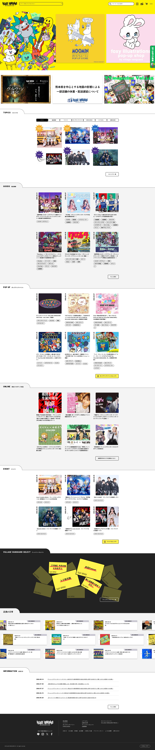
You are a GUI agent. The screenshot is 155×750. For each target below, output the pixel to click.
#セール (83, 259)
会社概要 (81, 731)
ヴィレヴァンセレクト (88, 725)
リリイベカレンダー (112, 542)
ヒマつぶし (101, 120)
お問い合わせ (116, 731)
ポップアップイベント (77, 120)
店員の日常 (112, 120)
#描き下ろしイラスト (105, 227)
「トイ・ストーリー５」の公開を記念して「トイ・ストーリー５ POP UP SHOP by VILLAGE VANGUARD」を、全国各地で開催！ (105, 357)
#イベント (39, 363)
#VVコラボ (75, 222)
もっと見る (113, 277)
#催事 (78, 262)
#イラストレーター (83, 219)
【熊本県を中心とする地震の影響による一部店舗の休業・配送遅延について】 (68, 684)
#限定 (109, 261)
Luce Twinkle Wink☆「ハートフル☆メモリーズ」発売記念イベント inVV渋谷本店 (48, 498)
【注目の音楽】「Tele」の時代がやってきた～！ (128, 623)
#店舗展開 (96, 219)
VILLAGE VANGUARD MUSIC (109, 723)
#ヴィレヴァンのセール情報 (72, 259)
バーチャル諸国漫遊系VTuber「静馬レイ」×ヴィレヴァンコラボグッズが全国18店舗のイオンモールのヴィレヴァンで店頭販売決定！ (77, 448)
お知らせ (65, 731)
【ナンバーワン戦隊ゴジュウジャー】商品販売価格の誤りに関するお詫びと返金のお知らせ (72, 698)
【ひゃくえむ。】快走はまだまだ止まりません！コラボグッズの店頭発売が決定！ (105, 215)
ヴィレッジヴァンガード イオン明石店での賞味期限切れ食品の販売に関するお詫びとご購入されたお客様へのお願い (79, 693)
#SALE (67, 262)
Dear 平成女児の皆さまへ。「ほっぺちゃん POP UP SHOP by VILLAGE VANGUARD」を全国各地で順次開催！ (105, 317)
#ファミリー (40, 365)
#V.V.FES (51, 320)
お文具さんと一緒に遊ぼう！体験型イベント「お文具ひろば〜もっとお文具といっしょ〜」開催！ (77, 356)
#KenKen (39, 261)
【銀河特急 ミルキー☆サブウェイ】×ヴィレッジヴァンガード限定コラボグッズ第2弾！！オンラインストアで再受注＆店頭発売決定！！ (106, 256)
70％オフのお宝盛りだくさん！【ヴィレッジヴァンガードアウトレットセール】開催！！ (77, 255)
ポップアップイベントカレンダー (108, 376)
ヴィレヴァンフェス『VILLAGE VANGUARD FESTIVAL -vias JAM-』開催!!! (48, 316)
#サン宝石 (96, 325)
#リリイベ (47, 502)
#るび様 (68, 219)
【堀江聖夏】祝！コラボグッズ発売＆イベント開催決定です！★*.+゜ (77, 416)
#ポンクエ (51, 263)
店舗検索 (84, 726)
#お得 (73, 262)
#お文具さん (78, 361)
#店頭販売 (68, 222)
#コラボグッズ (97, 225)
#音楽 (54, 261)
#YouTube (40, 266)
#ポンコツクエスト (41, 263)
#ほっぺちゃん (105, 325)
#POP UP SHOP (69, 322)
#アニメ (96, 227)
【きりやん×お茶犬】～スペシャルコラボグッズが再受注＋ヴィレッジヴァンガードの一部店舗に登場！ (48, 448)
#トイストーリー (98, 365)
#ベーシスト (47, 261)
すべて (42, 120)
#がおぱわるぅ (76, 325)
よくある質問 (108, 731)
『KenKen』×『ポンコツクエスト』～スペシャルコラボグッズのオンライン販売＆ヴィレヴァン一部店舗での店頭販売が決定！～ (48, 256)
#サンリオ (68, 325)
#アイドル (39, 502)
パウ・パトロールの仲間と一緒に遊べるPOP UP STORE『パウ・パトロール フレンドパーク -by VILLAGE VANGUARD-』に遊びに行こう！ (49, 357)
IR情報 (75, 731)
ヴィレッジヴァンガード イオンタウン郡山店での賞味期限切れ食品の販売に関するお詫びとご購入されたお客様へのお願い (80, 688)
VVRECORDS (89, 120)
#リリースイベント (98, 500)
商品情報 (54, 120)
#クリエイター (40, 323)
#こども (57, 363)
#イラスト (96, 368)
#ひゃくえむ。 (107, 225)
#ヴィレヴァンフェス (42, 320)
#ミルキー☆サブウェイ (42, 221)
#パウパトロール (48, 363)
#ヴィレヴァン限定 (111, 222)
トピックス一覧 (112, 174)
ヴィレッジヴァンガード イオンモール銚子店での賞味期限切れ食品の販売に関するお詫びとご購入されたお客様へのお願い (80, 679)
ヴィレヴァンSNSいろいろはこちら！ (37, 4)
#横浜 (58, 320)
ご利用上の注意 (88, 731)
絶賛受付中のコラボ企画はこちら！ (107, 458)
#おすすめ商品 (97, 263)
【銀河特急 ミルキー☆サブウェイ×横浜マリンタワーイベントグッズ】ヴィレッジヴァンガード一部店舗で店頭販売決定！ (49, 216)
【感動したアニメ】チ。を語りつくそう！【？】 (128, 652)
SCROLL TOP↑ (145, 746)
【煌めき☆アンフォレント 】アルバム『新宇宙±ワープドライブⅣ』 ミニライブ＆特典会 (77, 498)
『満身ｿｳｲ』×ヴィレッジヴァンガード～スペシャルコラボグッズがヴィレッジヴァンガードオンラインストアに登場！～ (105, 416)
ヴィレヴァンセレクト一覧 (109, 600)
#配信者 (74, 219)
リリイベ (66, 120)
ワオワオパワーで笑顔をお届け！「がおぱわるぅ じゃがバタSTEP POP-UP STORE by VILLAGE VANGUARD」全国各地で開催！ (77, 317)
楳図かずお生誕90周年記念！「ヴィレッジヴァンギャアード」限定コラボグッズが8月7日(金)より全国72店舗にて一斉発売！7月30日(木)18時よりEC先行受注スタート (48, 417)
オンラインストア (106, 721)
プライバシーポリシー (99, 731)
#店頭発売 (115, 225)
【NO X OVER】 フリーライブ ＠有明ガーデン (105, 497)
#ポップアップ (79, 322)
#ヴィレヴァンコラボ (99, 222)
